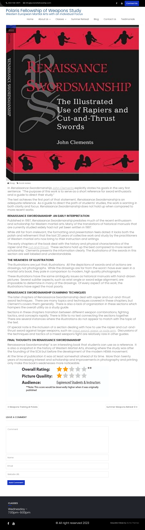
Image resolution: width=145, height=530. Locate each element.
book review (25, 183)
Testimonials (128, 19)
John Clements (63, 188)
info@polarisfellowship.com (38, 3)
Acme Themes (133, 523)
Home (30, 19)
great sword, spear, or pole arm (94, 331)
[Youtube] (122, 3)
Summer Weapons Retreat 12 (121, 407)
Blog (96, 19)
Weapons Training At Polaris (23, 407)
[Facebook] (116, 3)
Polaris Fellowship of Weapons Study (43, 10)
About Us (43, 19)
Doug (12, 183)
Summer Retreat (80, 19)
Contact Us (131, 3)
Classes (60, 19)
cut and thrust (38, 247)
